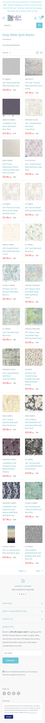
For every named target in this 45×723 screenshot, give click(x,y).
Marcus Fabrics (8, 245)
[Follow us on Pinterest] (18, 693)
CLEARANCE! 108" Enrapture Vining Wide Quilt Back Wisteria (9, 467)
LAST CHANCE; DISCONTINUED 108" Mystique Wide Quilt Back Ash (33, 554)
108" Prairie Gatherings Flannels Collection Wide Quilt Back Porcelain (10, 168)
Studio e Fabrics (8, 285)
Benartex (28, 369)
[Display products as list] (41, 52)
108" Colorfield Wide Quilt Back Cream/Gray (33, 126)
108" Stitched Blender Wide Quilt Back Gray (11, 84)
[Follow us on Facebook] (4, 693)
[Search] (39, 25)
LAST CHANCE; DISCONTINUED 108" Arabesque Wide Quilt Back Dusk (33, 423)
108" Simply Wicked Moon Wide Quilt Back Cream (11, 251)
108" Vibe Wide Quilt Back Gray (10, 333)
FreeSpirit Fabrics (9, 459)
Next (38, 571)
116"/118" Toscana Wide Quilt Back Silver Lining (33, 85)
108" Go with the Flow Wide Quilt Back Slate (11, 551)
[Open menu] (3, 18)
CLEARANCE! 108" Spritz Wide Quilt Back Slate (9, 126)
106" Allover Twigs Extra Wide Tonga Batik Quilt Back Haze (33, 335)
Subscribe (10, 660)
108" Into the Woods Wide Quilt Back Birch (33, 209)
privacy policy (32, 712)
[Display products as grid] (37, 52)
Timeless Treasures (32, 285)
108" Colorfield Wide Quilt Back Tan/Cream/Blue (10, 376)
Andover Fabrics (8, 120)
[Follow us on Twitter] (9, 693)
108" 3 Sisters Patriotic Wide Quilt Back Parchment (10, 422)
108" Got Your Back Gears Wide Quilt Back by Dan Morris (33, 466)
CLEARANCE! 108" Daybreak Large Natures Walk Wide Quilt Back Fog (10, 510)
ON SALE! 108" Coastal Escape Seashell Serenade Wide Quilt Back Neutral (32, 379)
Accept (8, 717)
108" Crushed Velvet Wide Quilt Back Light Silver (33, 167)
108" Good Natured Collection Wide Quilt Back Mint (33, 509)
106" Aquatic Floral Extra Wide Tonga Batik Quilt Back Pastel (32, 293)
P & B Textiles (30, 160)
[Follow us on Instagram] (14, 693)
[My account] (35, 18)
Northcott (29, 79)
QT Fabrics (6, 79)
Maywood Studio (31, 120)
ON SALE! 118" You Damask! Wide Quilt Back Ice (10, 292)
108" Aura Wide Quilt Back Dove (33, 249)
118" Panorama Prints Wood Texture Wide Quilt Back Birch (11, 210)
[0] (40, 17)
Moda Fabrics (7, 160)
